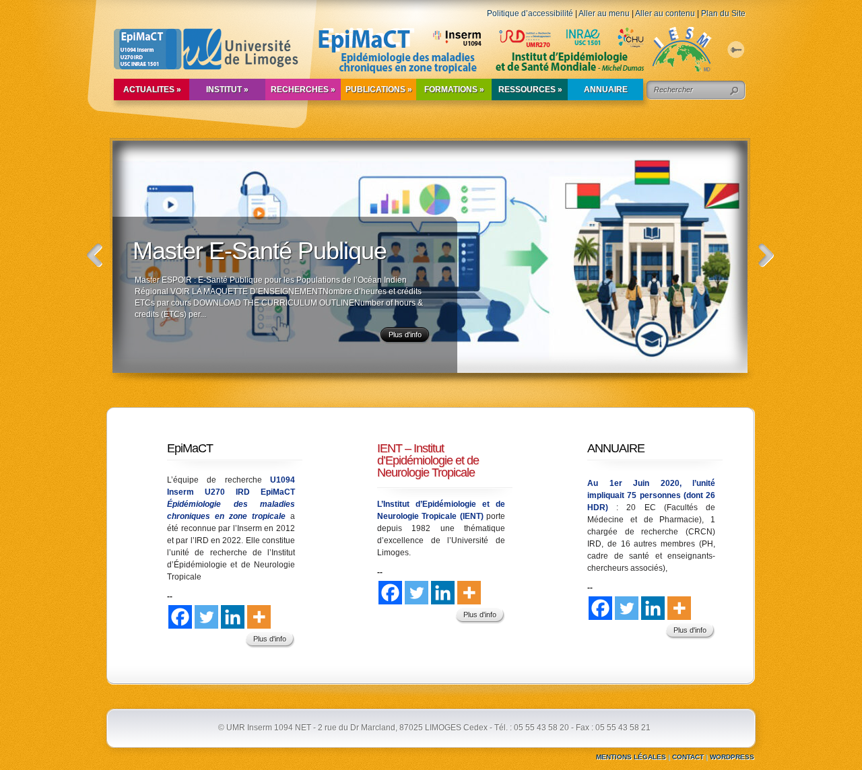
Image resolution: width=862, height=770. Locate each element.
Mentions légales (631, 757)
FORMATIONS (454, 89)
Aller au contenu (665, 13)
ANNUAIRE (606, 89)
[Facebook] (180, 617)
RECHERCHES (303, 89)
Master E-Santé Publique (260, 251)
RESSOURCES (530, 89)
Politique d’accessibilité (530, 13)
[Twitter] (206, 617)
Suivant (766, 255)
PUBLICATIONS (378, 89)
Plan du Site (723, 13)
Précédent (94, 255)
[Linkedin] (232, 617)
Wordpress (732, 757)
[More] (259, 617)
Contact (688, 757)
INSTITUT (227, 89)
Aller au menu (604, 13)
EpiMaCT (190, 448)
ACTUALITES (152, 89)
